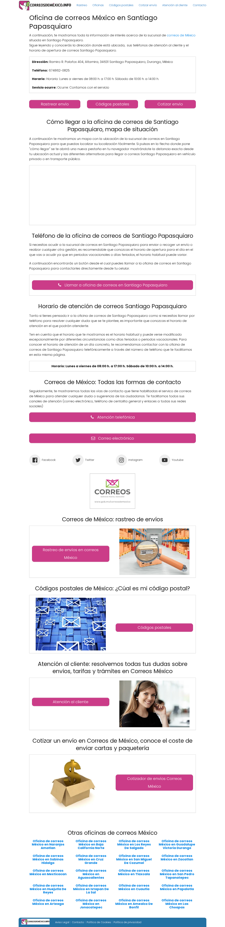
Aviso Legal (62, 922)
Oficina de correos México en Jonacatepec (91, 904)
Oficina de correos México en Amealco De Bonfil (134, 904)
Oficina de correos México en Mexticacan (48, 872)
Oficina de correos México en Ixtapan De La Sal (91, 889)
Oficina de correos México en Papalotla (177, 887)
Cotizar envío (148, 5)
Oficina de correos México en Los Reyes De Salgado (134, 844)
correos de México (181, 35)
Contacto (199, 5)
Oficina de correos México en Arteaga (48, 902)
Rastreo (82, 5)
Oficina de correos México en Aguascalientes (91, 874)
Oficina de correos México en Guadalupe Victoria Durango (177, 844)
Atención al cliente (175, 5)
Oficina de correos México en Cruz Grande (91, 859)
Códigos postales (121, 5)
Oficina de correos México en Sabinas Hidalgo (48, 859)
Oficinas (98, 5)
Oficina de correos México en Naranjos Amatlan (48, 844)
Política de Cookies (99, 922)
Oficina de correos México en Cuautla (133, 887)
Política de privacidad (127, 922)
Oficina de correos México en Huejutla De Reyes (48, 889)
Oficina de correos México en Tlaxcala (134, 872)
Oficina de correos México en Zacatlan (177, 857)
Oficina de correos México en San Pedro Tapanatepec (177, 874)
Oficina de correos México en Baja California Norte (91, 844)
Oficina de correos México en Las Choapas (177, 904)
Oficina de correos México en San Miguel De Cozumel (134, 859)
